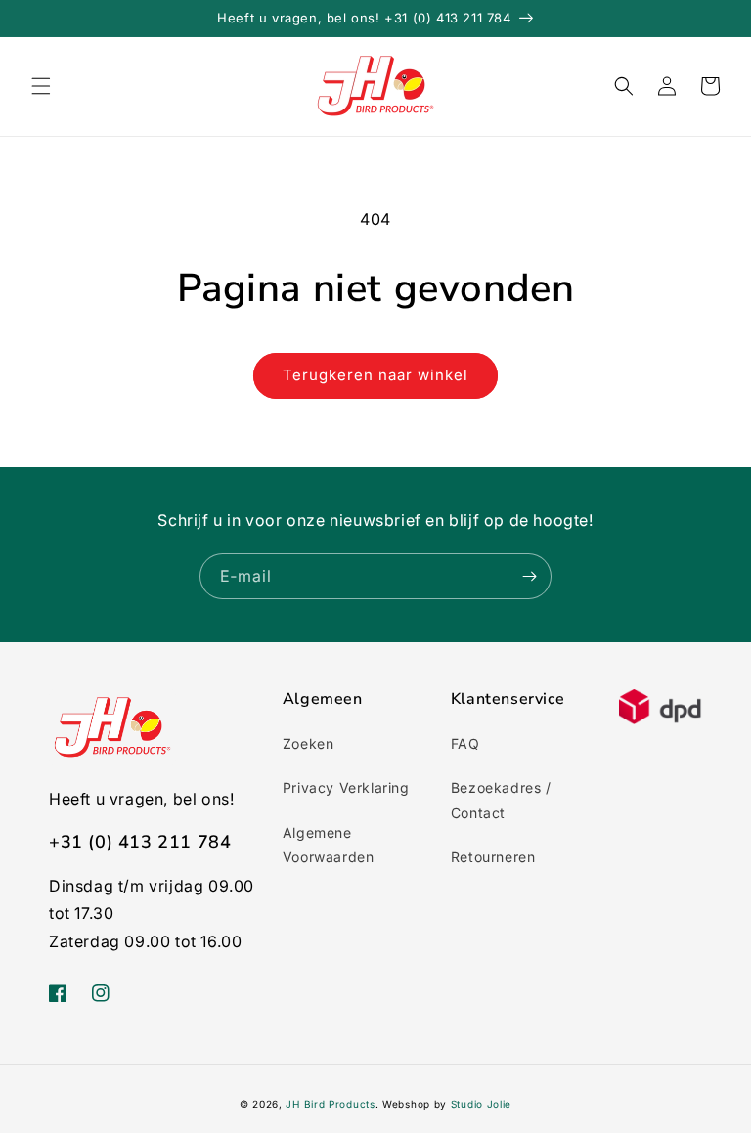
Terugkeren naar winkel (375, 375)
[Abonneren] (529, 576)
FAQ (465, 743)
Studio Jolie (481, 1104)
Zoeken (308, 743)
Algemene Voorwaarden (329, 844)
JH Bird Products (330, 1104)
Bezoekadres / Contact (501, 799)
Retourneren (493, 857)
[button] (41, 86)
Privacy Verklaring (346, 787)
